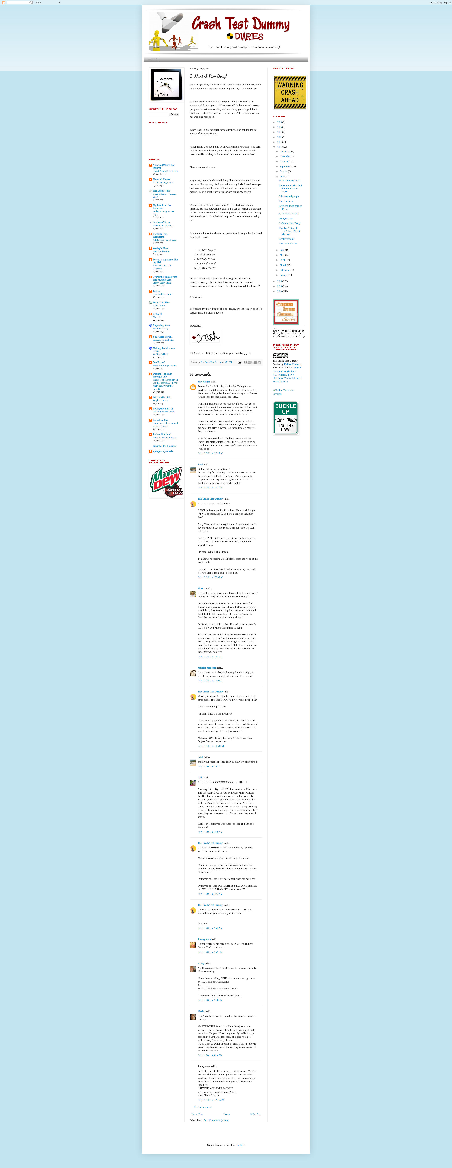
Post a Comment (203, 1107)
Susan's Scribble (161, 302)
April (283, 260)
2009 (279, 286)
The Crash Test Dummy (210, 498)
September (286, 166)
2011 (279, 147)
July (282, 176)
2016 (279, 122)
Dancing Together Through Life (162, 375)
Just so (156, 291)
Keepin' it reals (287, 239)
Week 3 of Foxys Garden (165, 365)
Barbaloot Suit (160, 420)
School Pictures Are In (163, 411)
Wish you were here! (290, 180)
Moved (156, 317)
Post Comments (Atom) (216, 1120)
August (284, 171)
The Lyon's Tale (161, 191)
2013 (279, 137)
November (286, 156)
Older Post (255, 1114)
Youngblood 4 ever (163, 408)
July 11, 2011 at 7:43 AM (210, 894)
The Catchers (286, 201)
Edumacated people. (289, 196)
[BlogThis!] (249, 362)
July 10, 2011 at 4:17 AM (210, 487)
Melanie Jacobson (207, 667)
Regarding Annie (161, 325)
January (284, 275)
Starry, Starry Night (162, 282)
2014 (279, 132)
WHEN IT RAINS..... (163, 225)
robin (200, 777)
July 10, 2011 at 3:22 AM (210, 453)
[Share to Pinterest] (259, 362)
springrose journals (163, 451)
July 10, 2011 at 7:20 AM (210, 577)
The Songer (204, 381)
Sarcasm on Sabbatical (163, 339)
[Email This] (245, 362)
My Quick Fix (286, 218)
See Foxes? (159, 362)
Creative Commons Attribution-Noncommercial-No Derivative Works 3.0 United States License (287, 374)
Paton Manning (160, 328)
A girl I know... (160, 305)
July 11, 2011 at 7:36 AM (210, 832)
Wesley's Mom (160, 248)
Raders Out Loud (162, 434)
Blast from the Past (289, 213)
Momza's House (161, 179)
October (284, 161)
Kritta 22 (157, 314)
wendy (201, 963)
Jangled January (160, 400)
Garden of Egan (161, 222)
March (283, 265)
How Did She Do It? (163, 294)
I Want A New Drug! (290, 223)
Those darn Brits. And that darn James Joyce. (290, 188)
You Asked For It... (163, 336)
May (282, 255)
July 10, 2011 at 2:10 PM (210, 680)
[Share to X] (252, 362)
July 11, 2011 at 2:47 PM (210, 952)
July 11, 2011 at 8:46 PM (210, 1055)
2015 (279, 127)
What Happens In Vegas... (165, 437)
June (282, 250)
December (285, 151)
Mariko (201, 1011)
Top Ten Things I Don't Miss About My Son (289, 231)
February (285, 270)
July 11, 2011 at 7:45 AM (210, 928)
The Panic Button (288, 243)
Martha (201, 588)
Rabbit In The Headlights (160, 235)
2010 (279, 281)
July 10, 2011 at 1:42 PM (210, 656)
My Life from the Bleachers (162, 207)
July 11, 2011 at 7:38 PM (210, 1000)
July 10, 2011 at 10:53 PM (211, 746)
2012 (279, 142)
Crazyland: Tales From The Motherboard (165, 278)
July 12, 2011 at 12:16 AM (211, 1100)
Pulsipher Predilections (164, 446)
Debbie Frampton (293, 364)
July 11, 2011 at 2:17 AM (210, 766)
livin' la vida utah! (162, 397)
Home (151, 59)
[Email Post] (239, 362)
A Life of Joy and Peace (164, 239)
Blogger (240, 1145)
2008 (279, 291)
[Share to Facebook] (255, 362)
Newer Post (197, 1114)
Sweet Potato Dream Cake (165, 171)
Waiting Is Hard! (161, 354)
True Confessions (161, 251)
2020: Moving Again (163, 182)
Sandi (200, 464)
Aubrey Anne (204, 939)
